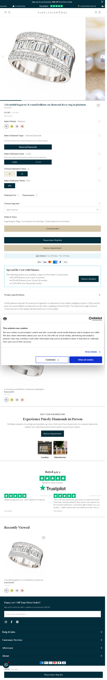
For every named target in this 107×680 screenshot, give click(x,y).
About (5, 655)
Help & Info (8, 632)
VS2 (9, 185)
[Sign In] (96, 12)
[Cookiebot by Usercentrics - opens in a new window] (90, 319)
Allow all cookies (85, 360)
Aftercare (7, 648)
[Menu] (5, 12)
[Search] (9, 12)
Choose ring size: (12, 203)
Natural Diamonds (28, 147)
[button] (102, 2)
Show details (91, 352)
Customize (50, 360)
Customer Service (12, 640)
